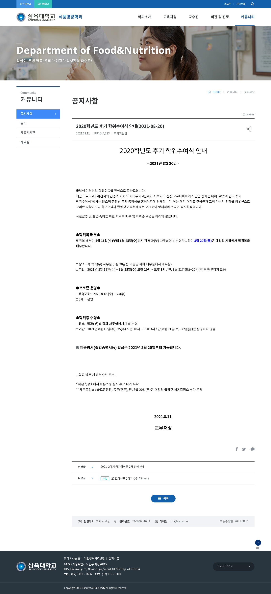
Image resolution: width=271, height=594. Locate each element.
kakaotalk (253, 449)
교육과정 (170, 17)
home (216, 92)
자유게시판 (27, 133)
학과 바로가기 (225, 566)
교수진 (194, 17)
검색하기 (252, 4)
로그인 (227, 4)
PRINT (251, 114)
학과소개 (144, 17)
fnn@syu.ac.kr (178, 521)
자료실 (24, 142)
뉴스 (23, 123)
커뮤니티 (248, 17)
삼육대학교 (25, 4)
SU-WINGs (43, 4)
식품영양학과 (70, 17)
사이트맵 (240, 4)
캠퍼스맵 (114, 558)
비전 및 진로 (220, 17)
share (249, 129)
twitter (244, 449)
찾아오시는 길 (72, 558)
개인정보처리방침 (94, 558)
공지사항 (26, 114)
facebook (237, 449)
